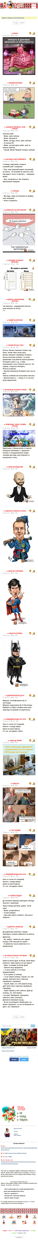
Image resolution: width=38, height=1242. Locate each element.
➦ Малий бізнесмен (14, 83)
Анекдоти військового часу (8, 1047)
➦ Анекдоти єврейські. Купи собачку (14, 128)
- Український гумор (17, 1128)
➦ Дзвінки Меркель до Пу (14, 695)
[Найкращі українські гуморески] (19, 1216)
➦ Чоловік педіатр (15, 895)
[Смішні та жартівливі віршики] (24, 1222)
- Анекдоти (15, 1131)
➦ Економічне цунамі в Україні (15, 389)
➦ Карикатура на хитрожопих (15, 210)
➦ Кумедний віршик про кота (15, 719)
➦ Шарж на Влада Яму (15, 467)
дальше (22, 23)
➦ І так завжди (15, 830)
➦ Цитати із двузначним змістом (15, 300)
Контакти (20, 1233)
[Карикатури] (34, 1216)
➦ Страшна (15, 191)
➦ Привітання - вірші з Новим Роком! (15, 425)
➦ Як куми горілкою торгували (15, 955)
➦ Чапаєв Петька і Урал (14, 345)
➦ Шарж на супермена (15, 571)
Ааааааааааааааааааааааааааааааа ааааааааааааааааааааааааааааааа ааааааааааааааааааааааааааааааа (18, 1163)
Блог (25, 1233)
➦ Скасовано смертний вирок (15, 159)
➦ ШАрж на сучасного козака (15, 511)
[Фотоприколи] (11, 1216)
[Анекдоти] (12, 4)
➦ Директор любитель (15, 927)
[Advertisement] (19, 12)
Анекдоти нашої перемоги (8, 1051)
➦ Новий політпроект (15, 320)
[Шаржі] (3, 1222)
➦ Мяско (15, 33)
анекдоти (26, 1201)
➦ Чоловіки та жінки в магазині (14, 261)
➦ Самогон (15, 783)
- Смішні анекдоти (17, 1135)
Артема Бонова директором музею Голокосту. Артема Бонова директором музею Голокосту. (19, 1149)
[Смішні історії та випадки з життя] (26, 1216)
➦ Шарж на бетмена (14, 633)
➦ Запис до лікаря (15, 740)
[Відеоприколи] (14, 1222)
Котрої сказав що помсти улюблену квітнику (15, 1153)
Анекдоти (4, 18)
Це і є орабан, (9, 1156)
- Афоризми (15, 1134)
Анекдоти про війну (31, 1047)
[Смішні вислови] (34, 1222)
